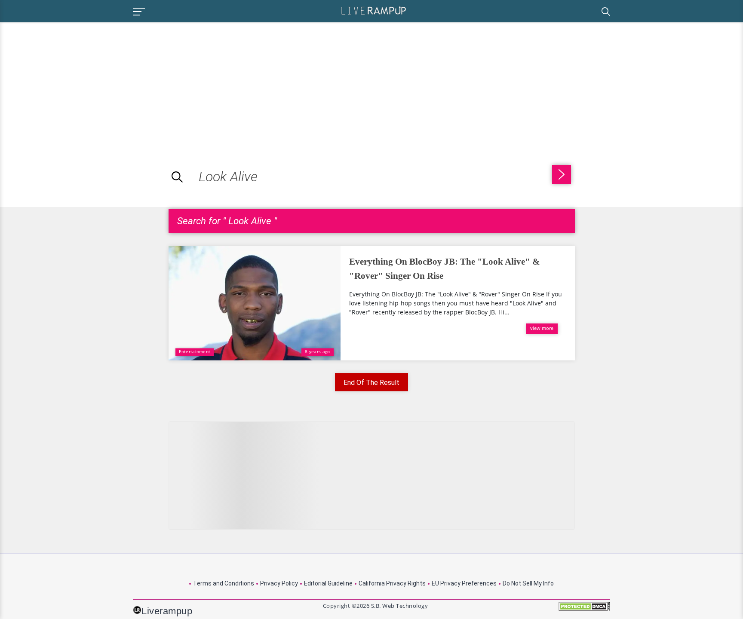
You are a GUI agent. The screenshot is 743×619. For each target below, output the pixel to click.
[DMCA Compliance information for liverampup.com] (584, 609)
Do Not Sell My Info (528, 583)
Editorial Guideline (328, 583)
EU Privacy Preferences (464, 583)
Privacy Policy (279, 583)
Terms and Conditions (223, 583)
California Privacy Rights (392, 583)
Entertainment (195, 351)
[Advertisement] (72, 82)
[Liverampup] (373, 10)
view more (541, 328)
